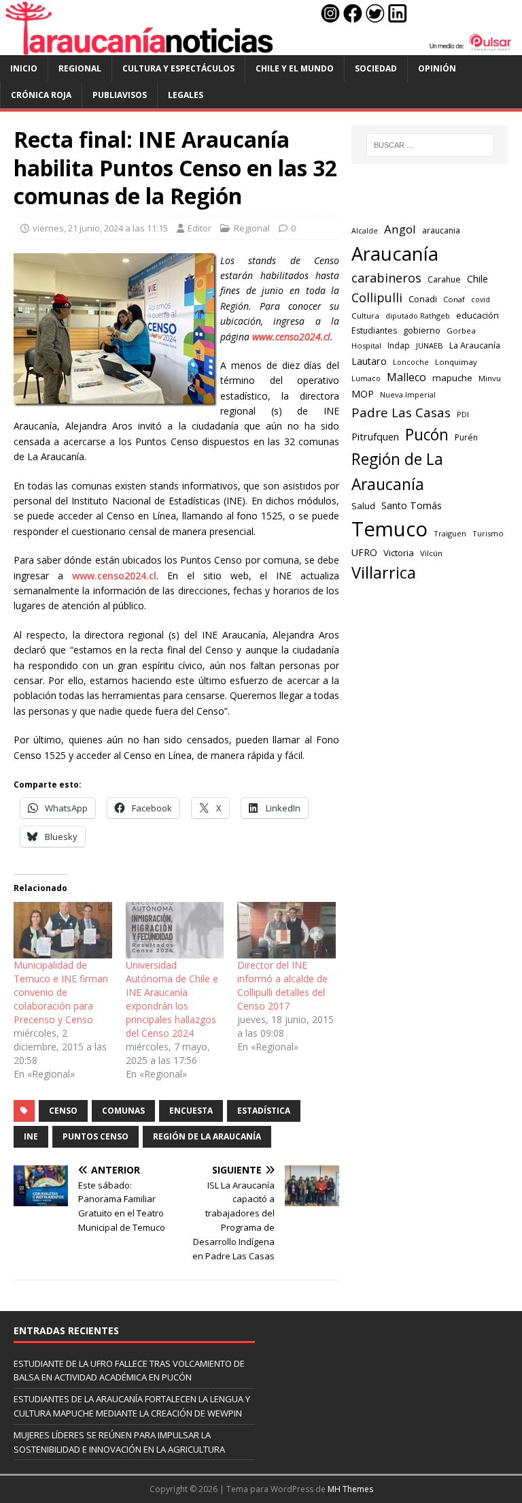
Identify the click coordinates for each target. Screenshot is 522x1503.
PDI (463, 414)
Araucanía (394, 253)
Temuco (389, 529)
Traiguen (450, 533)
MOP (362, 393)
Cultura (365, 315)
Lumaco (366, 378)
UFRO (364, 552)
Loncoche (411, 362)
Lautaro (369, 361)
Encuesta (191, 1110)
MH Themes (350, 1489)
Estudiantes (374, 330)
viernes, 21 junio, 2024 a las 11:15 (100, 228)
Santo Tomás (411, 505)
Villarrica (383, 572)
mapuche (452, 378)
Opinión (437, 68)
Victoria (398, 553)
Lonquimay (456, 362)
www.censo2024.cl (114, 575)
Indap (398, 345)
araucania (441, 230)
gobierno (421, 330)
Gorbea (461, 330)
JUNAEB (429, 345)
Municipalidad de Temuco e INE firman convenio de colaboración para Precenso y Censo (61, 992)
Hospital (366, 345)
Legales (185, 95)
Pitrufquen (375, 436)
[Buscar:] (430, 145)
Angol (400, 229)
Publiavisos (119, 95)
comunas (123, 1110)
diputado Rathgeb (417, 315)
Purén (466, 437)
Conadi (422, 299)
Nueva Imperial (408, 394)
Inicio (23, 68)
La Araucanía (474, 345)
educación (477, 315)
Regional (79, 68)
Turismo (488, 533)
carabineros (386, 278)
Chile (477, 278)
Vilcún (431, 553)
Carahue (444, 279)
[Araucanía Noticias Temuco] (261, 46)
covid (480, 299)
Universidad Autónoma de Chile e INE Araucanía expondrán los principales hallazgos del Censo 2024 (172, 998)
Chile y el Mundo (295, 68)
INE (31, 1136)
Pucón (427, 434)
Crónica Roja (41, 95)
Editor (199, 228)
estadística (263, 1110)
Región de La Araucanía (207, 1136)
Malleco (406, 377)
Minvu (489, 378)
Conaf (454, 299)
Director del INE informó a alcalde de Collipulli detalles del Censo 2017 (282, 985)
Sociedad (376, 68)
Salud (363, 506)
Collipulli (376, 297)
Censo (63, 1110)
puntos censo (95, 1136)
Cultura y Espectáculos (178, 68)
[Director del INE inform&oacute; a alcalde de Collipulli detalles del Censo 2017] (286, 930)
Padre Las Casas (401, 412)
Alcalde (364, 231)
